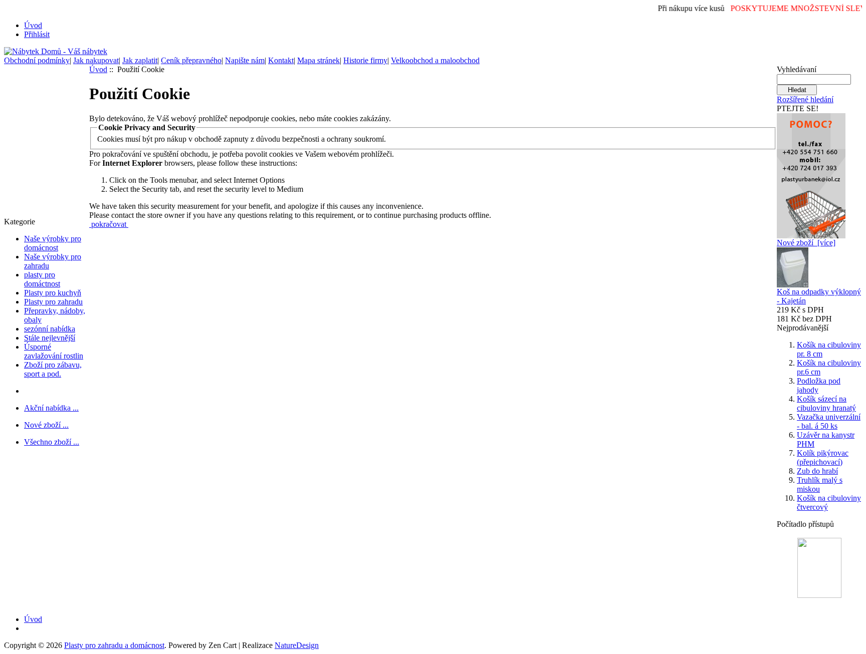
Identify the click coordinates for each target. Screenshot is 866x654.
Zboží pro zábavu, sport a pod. (53, 369)
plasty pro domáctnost (42, 279)
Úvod (33, 25)
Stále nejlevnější (49, 338)
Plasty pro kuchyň (52, 292)
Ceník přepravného (191, 60)
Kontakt (281, 60)
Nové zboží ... (46, 425)
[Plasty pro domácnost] (811, 173)
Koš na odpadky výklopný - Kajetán (819, 296)
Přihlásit (37, 34)
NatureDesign (297, 645)
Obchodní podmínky (37, 60)
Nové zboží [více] (806, 242)
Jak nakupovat (96, 60)
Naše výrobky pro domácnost (52, 243)
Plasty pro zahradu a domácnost (114, 645)
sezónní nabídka (49, 328)
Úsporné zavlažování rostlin (53, 351)
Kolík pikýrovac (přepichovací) (822, 457)
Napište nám (245, 60)
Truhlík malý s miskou (819, 484)
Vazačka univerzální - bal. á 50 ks (828, 421)
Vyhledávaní (796, 69)
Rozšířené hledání (805, 99)
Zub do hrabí (817, 471)
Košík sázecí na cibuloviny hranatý (826, 403)
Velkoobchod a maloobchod (435, 60)
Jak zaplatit (139, 60)
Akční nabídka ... (51, 408)
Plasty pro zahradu (53, 301)
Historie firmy (365, 60)
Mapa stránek (318, 60)
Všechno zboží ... (51, 442)
